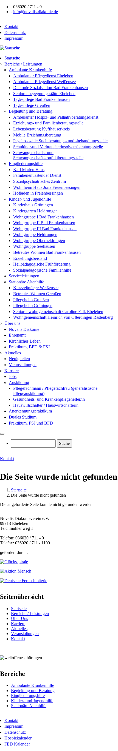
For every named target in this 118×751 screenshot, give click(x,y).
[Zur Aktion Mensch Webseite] (15, 571)
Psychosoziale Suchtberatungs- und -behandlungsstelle (60, 140)
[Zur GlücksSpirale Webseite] (14, 561)
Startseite (12, 58)
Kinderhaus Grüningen (33, 205)
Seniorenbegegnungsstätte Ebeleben (44, 93)
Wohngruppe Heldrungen (35, 234)
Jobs (12, 376)
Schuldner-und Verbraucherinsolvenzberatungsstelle (58, 146)
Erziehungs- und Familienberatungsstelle (48, 123)
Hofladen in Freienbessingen (38, 193)
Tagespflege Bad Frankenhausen (41, 99)
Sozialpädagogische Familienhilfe (42, 270)
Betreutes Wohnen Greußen (37, 293)
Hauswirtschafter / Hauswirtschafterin (45, 405)
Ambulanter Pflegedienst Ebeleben (43, 75)
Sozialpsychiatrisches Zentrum (39, 181)
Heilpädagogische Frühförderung (42, 264)
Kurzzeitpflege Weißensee (35, 287)
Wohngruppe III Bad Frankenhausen (45, 228)
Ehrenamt (17, 335)
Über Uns (19, 618)
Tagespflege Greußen (31, 105)
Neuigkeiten (19, 358)
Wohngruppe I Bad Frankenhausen (43, 217)
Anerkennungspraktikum (30, 411)
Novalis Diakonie (24, 329)
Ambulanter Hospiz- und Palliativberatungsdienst (55, 117)
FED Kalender (17, 744)
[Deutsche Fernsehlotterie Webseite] (23, 580)
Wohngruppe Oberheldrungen (39, 240)
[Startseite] (10, 47)
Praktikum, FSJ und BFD (31, 423)
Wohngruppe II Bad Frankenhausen (44, 222)
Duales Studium (22, 417)
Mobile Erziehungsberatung (37, 135)
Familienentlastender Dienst (37, 175)
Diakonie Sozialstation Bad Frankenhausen (50, 87)
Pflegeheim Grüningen (32, 305)
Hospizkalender (18, 738)
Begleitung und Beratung (30, 111)
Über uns (12, 323)
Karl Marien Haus (28, 169)
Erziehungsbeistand (30, 258)
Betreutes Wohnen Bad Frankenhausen (47, 252)
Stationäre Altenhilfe (26, 282)
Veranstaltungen (22, 364)
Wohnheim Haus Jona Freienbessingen (46, 187)
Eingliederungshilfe (26, 163)
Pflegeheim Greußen (31, 299)
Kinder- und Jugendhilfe (30, 199)
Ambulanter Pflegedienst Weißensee (44, 81)
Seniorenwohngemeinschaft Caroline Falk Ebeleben (58, 311)
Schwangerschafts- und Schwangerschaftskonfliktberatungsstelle (48, 155)
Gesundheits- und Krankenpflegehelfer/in (49, 399)
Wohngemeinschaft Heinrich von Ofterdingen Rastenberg (63, 317)
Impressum (13, 38)
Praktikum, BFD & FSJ (29, 347)
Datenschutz (15, 32)
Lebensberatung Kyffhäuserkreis (41, 129)
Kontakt (11, 26)
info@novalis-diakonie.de (35, 11)
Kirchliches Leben (25, 341)
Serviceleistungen (24, 276)
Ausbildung (19, 382)
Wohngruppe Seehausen (34, 246)
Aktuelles (12, 353)
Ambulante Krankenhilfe (30, 69)
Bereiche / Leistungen (23, 64)
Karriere (11, 370)
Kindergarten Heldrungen (35, 211)
